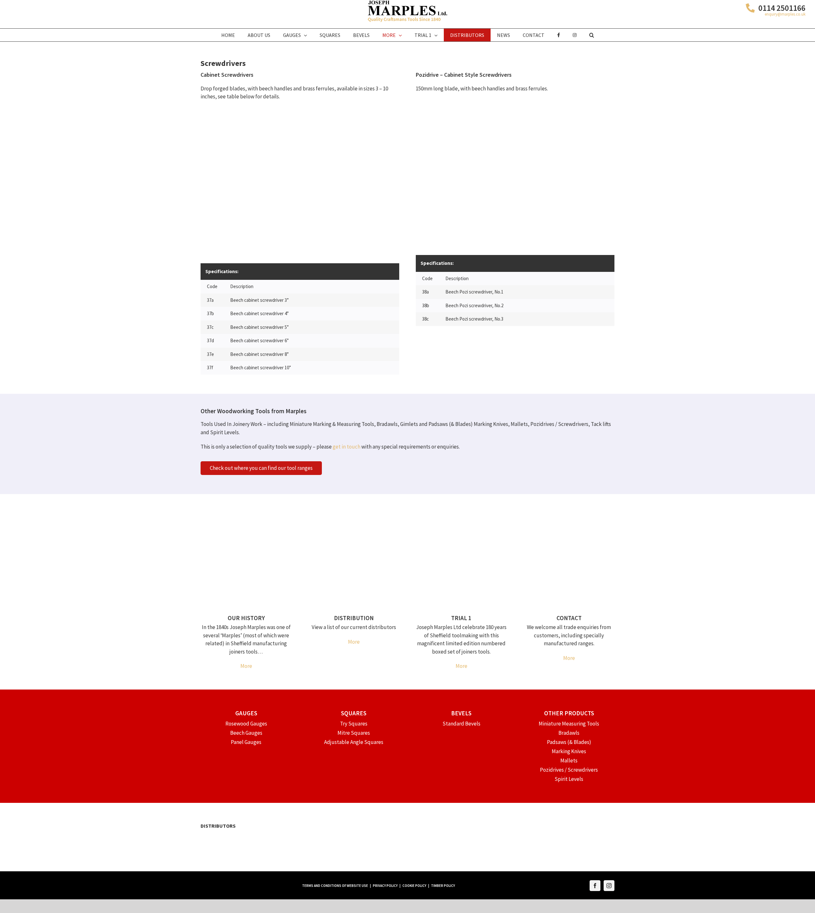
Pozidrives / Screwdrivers (569, 769)
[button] (591, 35)
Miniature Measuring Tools (569, 723)
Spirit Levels (569, 778)
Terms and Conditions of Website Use (335, 885)
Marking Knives (569, 751)
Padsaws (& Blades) (569, 742)
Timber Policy (443, 885)
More (246, 665)
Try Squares (353, 723)
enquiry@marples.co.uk (785, 14)
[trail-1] (461, 518)
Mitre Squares (353, 732)
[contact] (568, 518)
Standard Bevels (461, 723)
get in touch (346, 446)
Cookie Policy (414, 885)
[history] (246, 518)
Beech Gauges (246, 732)
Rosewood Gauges (246, 723)
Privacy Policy (385, 885)
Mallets (569, 760)
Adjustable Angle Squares (353, 742)
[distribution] (353, 518)
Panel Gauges (246, 742)
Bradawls (568, 732)
